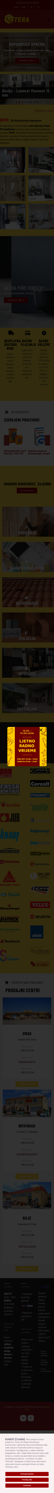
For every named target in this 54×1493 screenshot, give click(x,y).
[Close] (41, 730)
